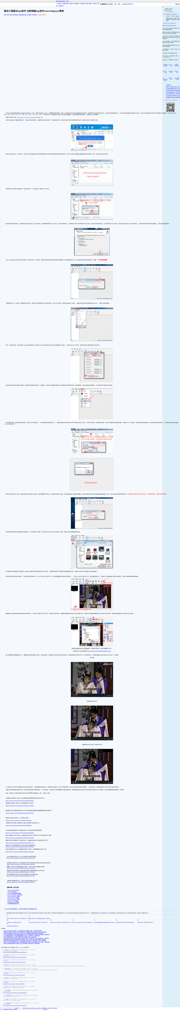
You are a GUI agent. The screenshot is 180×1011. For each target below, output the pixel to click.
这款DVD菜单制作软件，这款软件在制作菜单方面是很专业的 (17, 937)
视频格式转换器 (26, 1008)
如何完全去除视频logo (12, 908)
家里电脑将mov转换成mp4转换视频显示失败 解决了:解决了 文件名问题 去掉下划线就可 (23, 939)
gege (6, 972)
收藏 (11, 14)
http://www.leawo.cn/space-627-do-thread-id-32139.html (14, 975)
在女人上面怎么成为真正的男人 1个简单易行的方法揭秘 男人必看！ (18, 930)
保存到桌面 (15, 14)
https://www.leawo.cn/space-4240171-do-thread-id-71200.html (20, 837)
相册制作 (76, 3)
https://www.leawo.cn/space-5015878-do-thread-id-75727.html (21, 875)
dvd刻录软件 (33, 937)
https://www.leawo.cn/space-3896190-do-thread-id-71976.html (20, 846)
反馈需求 (29, 14)
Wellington (7, 968)
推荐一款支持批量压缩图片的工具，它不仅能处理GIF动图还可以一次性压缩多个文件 (22, 940)
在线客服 (34, 14)
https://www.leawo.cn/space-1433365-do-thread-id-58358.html (20, 800)
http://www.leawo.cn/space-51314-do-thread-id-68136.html (14, 957)
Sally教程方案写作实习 (127, 4)
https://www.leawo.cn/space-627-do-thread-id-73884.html (18, 825)
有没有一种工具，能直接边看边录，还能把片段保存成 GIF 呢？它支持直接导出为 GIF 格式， (24, 942)
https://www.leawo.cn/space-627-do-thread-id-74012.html (18, 820)
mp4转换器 (38, 1008)
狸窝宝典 (61, 5)
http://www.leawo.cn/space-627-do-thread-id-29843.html (14, 983)
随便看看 (110, 4)
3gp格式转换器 (32, 1008)
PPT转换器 (82, 3)
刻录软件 (71, 3)
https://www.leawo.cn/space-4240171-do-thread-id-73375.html (20, 805)
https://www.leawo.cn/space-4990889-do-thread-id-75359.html (21, 872)
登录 (67, 1)
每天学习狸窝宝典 (23, 908)
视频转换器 (65, 3)
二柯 (7, 999)
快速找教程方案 (23, 14)
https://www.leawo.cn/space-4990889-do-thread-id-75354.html (21, 868)
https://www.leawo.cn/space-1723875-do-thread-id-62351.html (21, 864)
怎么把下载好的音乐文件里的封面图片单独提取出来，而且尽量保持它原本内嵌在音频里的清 (24, 934)
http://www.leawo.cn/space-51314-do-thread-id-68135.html (14, 962)
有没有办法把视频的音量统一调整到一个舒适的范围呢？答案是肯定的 (19, 943)
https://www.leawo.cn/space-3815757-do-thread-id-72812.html (21, 858)
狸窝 (5, 14)
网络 (119, 4)
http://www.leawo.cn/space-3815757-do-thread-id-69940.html (15, 992)
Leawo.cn (2, 1009)
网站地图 (16, 1008)
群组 (115, 4)
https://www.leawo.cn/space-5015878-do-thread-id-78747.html (21, 882)
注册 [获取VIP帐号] (60, 1)
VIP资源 (94, 3)
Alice (6, 949)
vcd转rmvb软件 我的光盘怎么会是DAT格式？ (38, 922)
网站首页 (60, 3)
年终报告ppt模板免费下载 (12, 926)
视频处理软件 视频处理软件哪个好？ (146, 922)
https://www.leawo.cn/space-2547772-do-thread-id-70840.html (20, 832)
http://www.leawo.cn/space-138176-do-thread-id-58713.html (14, 1005)
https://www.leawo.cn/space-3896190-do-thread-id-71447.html (20, 851)
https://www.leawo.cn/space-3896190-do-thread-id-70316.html (20, 813)
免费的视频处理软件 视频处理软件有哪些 (125, 922)
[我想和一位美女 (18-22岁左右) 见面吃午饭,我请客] (162, 7)
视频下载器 (88, 3)
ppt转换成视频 (43, 1008)
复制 (8, 14)
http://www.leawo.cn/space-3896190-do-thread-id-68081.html (15, 952)
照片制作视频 (54, 1008)
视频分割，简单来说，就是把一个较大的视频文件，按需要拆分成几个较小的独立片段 (22, 931)
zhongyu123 (8, 1003)
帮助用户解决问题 (38, 930)
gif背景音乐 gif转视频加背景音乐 (14, 922)
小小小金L (8, 990)
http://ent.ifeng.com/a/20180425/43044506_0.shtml (99, 651)
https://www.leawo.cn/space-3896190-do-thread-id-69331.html (20, 842)
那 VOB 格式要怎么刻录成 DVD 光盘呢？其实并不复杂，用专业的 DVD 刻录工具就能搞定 (23, 938)
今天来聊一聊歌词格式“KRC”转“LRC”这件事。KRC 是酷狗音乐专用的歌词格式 (21, 933)
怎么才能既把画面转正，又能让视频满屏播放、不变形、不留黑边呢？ (19, 935)
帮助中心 (44, 939)
